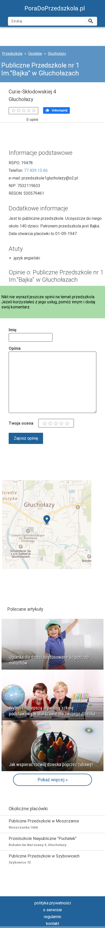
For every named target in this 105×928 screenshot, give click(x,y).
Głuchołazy (57, 54)
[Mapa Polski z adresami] (46, 524)
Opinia (15, 348)
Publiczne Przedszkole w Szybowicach (44, 859)
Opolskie (35, 54)
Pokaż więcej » (53, 779)
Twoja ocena (21, 423)
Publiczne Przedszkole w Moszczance (44, 824)
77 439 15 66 (36, 170)
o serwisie (52, 909)
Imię (13, 329)
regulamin (52, 916)
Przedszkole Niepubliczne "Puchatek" (42, 841)
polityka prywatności (52, 903)
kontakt (52, 923)
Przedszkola (12, 54)
